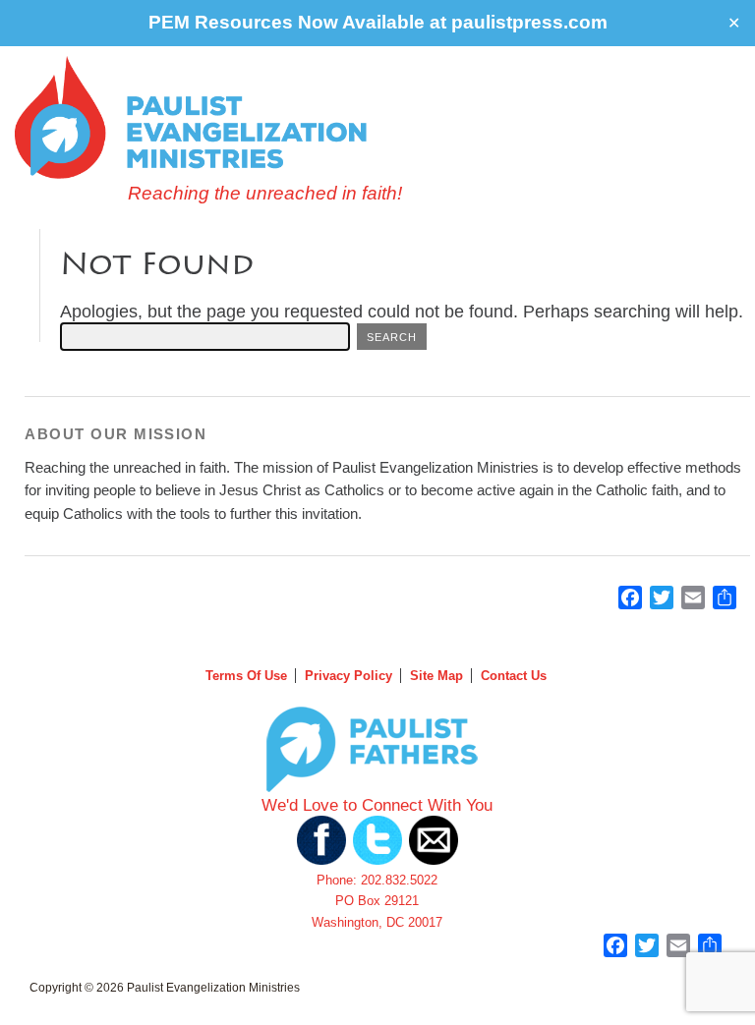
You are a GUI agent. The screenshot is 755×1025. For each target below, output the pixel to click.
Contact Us (514, 675)
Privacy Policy (348, 675)
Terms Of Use (246, 675)
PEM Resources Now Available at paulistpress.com (378, 22)
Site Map (436, 675)
